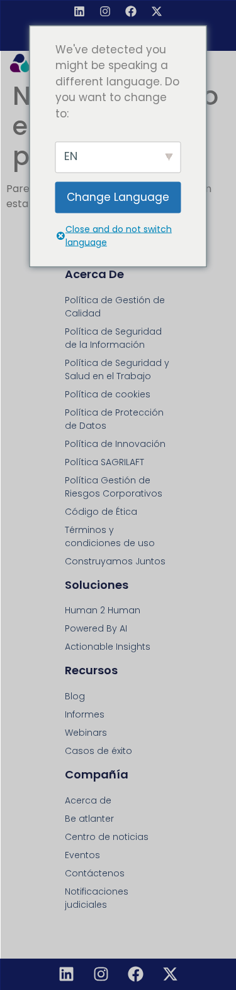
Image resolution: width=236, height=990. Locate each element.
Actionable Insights (107, 646)
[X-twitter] (156, 11)
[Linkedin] (79, 11)
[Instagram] (105, 11)
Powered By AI (96, 628)
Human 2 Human (102, 610)
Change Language (118, 197)
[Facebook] (131, 11)
